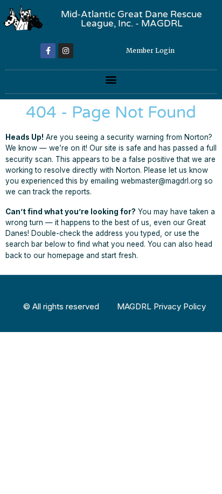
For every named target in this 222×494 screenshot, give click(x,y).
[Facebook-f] (48, 50)
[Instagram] (65, 50)
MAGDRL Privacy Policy (161, 306)
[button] (111, 79)
